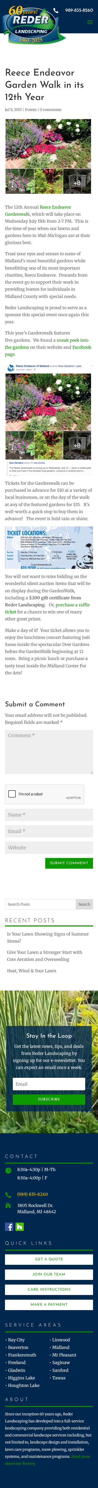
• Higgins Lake (20, 1377)
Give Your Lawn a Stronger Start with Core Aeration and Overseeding (44, 956)
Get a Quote (49, 1259)
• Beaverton (16, 1347)
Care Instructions (49, 1290)
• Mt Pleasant (62, 1355)
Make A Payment (49, 1305)
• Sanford (58, 1370)
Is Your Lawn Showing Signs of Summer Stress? (48, 937)
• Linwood (59, 1339)
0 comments (50, 109)
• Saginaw (59, 1362)
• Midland (59, 1347)
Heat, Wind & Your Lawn (31, 970)
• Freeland (15, 1362)
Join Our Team (49, 1275)
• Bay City (15, 1339)
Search (84, 904)
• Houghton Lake (22, 1385)
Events (31, 109)
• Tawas (57, 1377)
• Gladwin (15, 1370)
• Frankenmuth (20, 1355)
